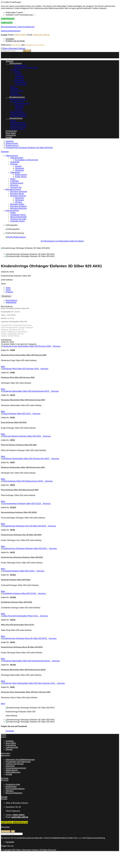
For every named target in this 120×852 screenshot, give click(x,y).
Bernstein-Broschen (18, 116)
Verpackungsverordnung (16, 768)
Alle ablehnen (7, 23)
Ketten (13, 120)
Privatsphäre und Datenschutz (18, 762)
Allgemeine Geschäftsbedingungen (20, 760)
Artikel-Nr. (5, 272)
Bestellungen (11, 787)
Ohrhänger (19, 78)
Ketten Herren (21, 84)
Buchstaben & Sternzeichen (26, 68)
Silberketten (17, 80)
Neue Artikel (11, 133)
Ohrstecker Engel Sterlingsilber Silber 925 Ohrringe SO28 (23, 355)
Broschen (14, 93)
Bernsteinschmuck (15, 97)
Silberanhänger (18, 65)
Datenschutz (6, 31)
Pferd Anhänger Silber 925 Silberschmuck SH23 (20, 490)
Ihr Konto (4, 778)
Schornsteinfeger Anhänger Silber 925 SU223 (19, 512)
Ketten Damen (21, 82)
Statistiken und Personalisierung (19, 15)
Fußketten (14, 89)
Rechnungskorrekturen (15, 789)
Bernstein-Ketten (17, 112)
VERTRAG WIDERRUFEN (14, 822)
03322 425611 (21, 35)
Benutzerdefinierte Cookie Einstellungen (18, 27)
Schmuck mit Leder (18, 127)
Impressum (16, 31)
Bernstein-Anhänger (18, 99)
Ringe (12, 87)
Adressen (10, 791)
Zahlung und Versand (15, 764)
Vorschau (55, 346)
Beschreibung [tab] (11, 300)
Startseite (5, 152)
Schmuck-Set (15, 95)
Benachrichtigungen (14, 793)
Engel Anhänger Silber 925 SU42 (14, 422)
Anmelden (10, 39)
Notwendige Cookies (15, 12)
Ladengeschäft (12, 747)
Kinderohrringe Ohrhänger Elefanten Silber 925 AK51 (22, 557)
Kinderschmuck (16, 91)
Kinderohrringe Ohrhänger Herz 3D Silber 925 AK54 (21, 535)
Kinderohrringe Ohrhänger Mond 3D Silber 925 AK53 (22, 647)
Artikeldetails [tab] (11, 302)
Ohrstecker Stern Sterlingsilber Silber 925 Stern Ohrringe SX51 (26, 692)
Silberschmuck (14, 63)
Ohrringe (15, 72)
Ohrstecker (19, 76)
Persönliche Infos (13, 784)
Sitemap (9, 749)
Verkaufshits (11, 135)
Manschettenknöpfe (18, 125)
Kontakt (4, 35)
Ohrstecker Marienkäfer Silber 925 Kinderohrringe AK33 (23, 400)
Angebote (10, 741)
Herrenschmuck (14, 118)
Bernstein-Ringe (17, 101)
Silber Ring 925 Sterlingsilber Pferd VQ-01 (17, 625)
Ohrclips (18, 110)
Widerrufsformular (13, 772)
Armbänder (15, 70)
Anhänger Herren (17, 129)
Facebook (10, 731)
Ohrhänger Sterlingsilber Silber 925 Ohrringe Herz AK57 (23, 467)
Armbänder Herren (18, 122)
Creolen (18, 74)
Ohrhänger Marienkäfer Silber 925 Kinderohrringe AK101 (23, 670)
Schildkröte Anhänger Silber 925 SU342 (16, 602)
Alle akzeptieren (7, 19)
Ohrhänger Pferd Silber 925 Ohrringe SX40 (17, 377)
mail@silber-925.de (41, 35)
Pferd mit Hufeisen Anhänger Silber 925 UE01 (19, 445)
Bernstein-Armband (18, 114)
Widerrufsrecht (12, 770)
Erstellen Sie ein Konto (15, 41)
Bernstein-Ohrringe (20, 103)
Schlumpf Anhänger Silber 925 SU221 (16, 580)
